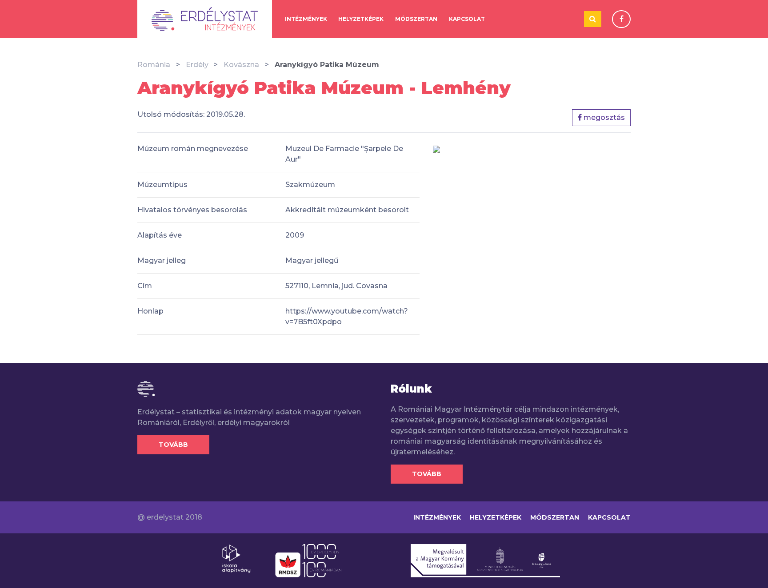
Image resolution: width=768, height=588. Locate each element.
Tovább (173, 445)
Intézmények (306, 19)
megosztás (603, 117)
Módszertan (416, 19)
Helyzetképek (361, 19)
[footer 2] (308, 560)
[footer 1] (236, 558)
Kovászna (241, 64)
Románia (153, 64)
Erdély (197, 64)
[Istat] (204, 19)
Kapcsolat (467, 19)
